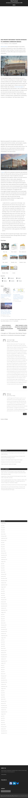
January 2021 (3, 576)
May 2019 (3, 618)
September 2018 (4, 635)
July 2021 (2, 563)
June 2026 (3, 527)
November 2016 (4, 682)
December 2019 (4, 603)
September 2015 (4, 711)
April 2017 (3, 671)
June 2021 (3, 565)
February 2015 (3, 726)
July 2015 (2, 716)
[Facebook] (10, 783)
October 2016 (3, 684)
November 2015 (4, 707)
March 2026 (3, 534)
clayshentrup (3, 484)
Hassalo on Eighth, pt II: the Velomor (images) (9, 482)
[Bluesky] (17, 783)
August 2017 (3, 663)
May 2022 (3, 546)
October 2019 (3, 608)
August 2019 (3, 612)
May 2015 (3, 720)
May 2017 (3, 669)
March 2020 (3, 597)
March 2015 (3, 724)
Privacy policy (3, 774)
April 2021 (3, 570)
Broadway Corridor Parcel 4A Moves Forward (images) (11, 461)
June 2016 (3, 692)
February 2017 (3, 675)
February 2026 (3, 536)
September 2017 (4, 661)
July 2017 (2, 665)
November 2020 (4, 580)
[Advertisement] (14, 21)
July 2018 (2, 639)
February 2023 (3, 540)
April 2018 (3, 646)
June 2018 (3, 642)
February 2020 (3, 599)
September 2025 (4, 538)
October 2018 (3, 633)
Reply (25, 387)
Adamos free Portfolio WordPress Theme (9, 796)
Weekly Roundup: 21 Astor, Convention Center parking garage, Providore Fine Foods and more (21, 328)
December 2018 (4, 629)
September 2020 (4, 584)
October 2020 (3, 582)
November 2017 (4, 656)
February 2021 (3, 574)
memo (3, 172)
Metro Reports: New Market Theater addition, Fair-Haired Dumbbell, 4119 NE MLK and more (6, 311)
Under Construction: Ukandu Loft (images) (8, 464)
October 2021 (3, 557)
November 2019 (4, 606)
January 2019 (3, 627)
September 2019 (4, 610)
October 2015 (3, 709)
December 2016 (4, 680)
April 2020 (3, 595)
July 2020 (2, 589)
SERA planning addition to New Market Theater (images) (6, 296)
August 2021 (3, 561)
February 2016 (3, 701)
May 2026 (3, 529)
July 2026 (2, 525)
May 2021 (3, 567)
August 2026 (3, 523)
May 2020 (3, 593)
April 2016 (3, 697)
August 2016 (3, 688)
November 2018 (4, 631)
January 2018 (3, 652)
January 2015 (3, 728)
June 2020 (3, 591)
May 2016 (3, 694)
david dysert (9, 340)
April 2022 (3, 548)
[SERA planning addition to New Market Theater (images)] (6, 291)
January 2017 (3, 677)
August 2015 (3, 713)
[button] (5, 248)
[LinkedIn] (14, 783)
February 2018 (3, 650)
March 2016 (3, 699)
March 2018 (3, 648)
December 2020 (4, 578)
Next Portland (14, 1)
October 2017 (3, 658)
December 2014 (4, 730)
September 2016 (4, 686)
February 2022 (3, 553)
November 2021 (4, 555)
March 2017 (3, 673)
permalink (16, 321)
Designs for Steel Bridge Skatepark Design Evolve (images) (11, 459)
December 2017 (4, 654)
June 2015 (3, 718)
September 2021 (4, 559)
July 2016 (2, 690)
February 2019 (3, 625)
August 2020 (3, 586)
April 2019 (3, 620)
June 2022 (3, 544)
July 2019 (2, 614)
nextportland (14, 43)
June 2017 (3, 667)
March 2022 (3, 551)
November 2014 (4, 733)
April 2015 (3, 722)
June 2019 (3, 616)
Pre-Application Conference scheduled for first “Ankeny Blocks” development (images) (18, 296)
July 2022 (2, 542)
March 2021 (3, 572)
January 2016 (3, 703)
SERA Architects (4, 46)
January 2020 (3, 601)
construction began (19, 86)
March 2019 (3, 622)
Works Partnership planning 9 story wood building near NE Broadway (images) (7, 328)
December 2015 (4, 705)
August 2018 (3, 637)
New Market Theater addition (15, 319)
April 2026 (3, 531)
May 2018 (3, 644)
